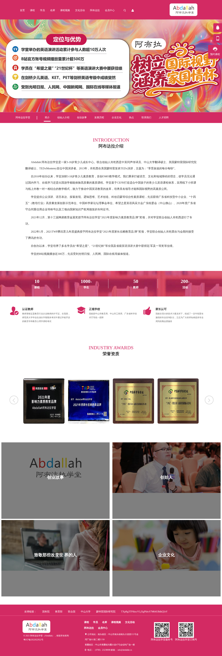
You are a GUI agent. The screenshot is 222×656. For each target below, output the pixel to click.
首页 (22, 10)
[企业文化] (166, 570)
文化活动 (80, 10)
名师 (52, 10)
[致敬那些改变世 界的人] (55, 570)
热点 (131, 117)
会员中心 (110, 10)
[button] (14, 400)
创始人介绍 (63, 117)
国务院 (46, 611)
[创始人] (166, 492)
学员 (42, 10)
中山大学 (86, 611)
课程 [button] (32, 10)
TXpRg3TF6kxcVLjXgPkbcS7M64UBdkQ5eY (144, 611)
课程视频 (65, 10)
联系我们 (146, 117)
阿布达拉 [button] (95, 10)
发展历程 (99, 117)
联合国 (71, 611)
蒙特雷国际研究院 (106, 611)
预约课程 (215, 54)
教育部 (58, 611)
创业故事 (82, 117)
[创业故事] (55, 492)
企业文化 (116, 117)
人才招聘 (164, 117)
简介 (47, 117)
